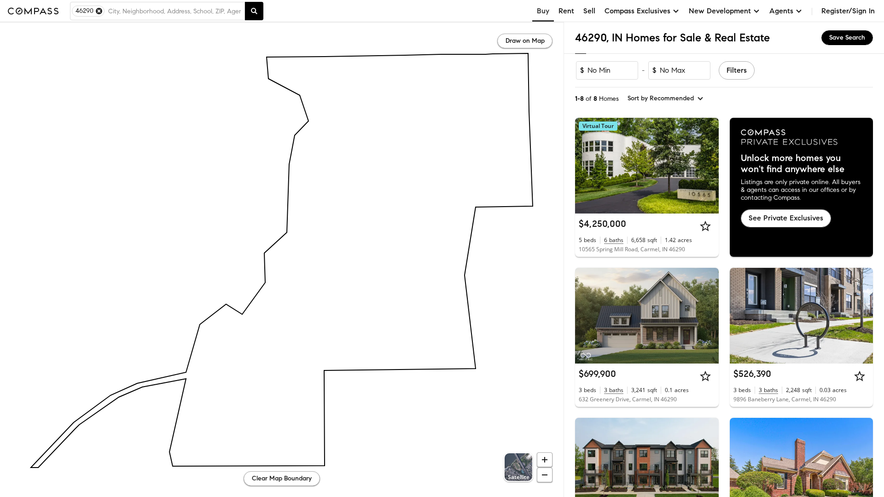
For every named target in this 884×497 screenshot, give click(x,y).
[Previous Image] (586, 165)
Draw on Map (525, 41)
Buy (543, 10)
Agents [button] (781, 10)
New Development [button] (720, 10)
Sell (589, 10)
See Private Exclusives (786, 218)
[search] (254, 11)
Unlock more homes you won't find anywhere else (792, 164)
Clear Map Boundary (282, 478)
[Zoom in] (544, 459)
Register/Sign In (848, 10)
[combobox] (174, 11)
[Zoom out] (544, 475)
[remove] (99, 11)
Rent (566, 10)
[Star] (705, 226)
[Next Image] (707, 165)
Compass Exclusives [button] (637, 10)
